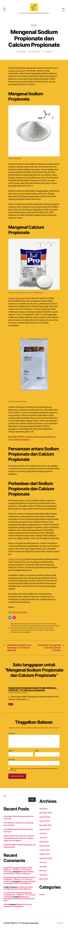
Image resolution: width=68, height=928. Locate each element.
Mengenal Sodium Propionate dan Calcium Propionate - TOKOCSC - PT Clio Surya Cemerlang (20, 879)
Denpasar (46, 624)
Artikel (34, 25)
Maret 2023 (43, 842)
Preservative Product (41, 630)
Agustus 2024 (44, 817)
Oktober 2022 (44, 854)
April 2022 (43, 875)
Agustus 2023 (44, 829)
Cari (5, 796)
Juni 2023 (43, 838)
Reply (10, 704)
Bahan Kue (14, 624)
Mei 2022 (42, 871)
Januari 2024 (44, 821)
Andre (6, 904)
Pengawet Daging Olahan (34, 628)
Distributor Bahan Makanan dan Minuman (34, 626)
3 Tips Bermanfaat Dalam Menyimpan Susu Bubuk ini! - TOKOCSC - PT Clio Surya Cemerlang (19, 895)
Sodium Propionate (24, 632)
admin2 (23, 52)
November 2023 (45, 825)
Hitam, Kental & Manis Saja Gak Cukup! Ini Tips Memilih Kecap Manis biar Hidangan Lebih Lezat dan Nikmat (19, 838)
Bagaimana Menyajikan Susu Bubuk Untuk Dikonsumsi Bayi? (19, 899)
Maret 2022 (43, 879)
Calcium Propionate (16, 71)
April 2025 (43, 809)
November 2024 (45, 813)
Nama (10, 751)
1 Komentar (48, 52)
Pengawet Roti (29, 630)
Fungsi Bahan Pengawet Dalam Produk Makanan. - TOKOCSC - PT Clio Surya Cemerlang (18, 870)
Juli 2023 (42, 833)
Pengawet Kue (48, 628)
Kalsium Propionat (20, 628)
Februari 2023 (44, 846)
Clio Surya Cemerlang (17, 612)
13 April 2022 (35, 52)
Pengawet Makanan (17, 630)
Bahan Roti (21, 624)
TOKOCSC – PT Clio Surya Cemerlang (24, 923)
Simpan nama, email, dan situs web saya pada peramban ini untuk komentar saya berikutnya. (33, 769)
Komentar (12, 733)
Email (37, 751)
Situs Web (11, 759)
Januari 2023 (44, 850)
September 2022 (45, 858)
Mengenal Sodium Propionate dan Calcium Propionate (19, 873)
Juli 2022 (42, 862)
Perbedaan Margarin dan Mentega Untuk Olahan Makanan (20, 882)
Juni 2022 (43, 866)
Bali (27, 624)
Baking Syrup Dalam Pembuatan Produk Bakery (18, 905)
